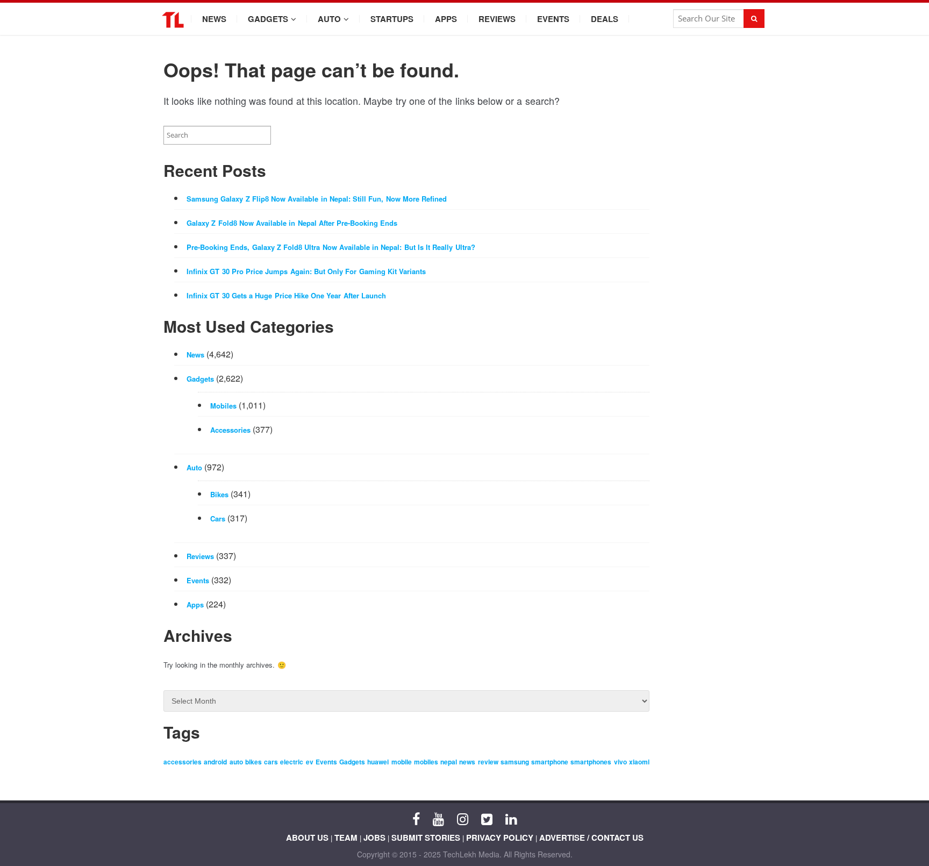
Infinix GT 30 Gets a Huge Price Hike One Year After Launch (286, 295)
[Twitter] (486, 818)
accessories (182, 762)
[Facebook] (416, 818)
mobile (401, 762)
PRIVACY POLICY (499, 837)
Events (553, 19)
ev (309, 762)
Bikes (219, 494)
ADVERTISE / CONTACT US (591, 837)
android (215, 762)
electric (291, 762)
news (467, 762)
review (488, 762)
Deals (604, 19)
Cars (217, 518)
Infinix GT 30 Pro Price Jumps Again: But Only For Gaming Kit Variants (306, 271)
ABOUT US (307, 837)
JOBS (374, 837)
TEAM (346, 837)
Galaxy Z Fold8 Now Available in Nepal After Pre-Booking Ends (292, 223)
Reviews (497, 19)
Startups (391, 19)
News (214, 19)
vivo (620, 762)
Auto (329, 19)
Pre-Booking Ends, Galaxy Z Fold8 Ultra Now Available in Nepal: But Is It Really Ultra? (331, 247)
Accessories (230, 430)
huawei (378, 762)
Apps (446, 19)
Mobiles (223, 405)
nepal (448, 762)
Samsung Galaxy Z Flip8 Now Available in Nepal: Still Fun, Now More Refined (317, 199)
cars (271, 762)
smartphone (549, 762)
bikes (253, 762)
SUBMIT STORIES (425, 837)
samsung (515, 762)
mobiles (426, 762)
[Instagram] (462, 818)
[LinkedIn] (511, 818)
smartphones (590, 762)
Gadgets (268, 19)
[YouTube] (438, 818)
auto (236, 762)
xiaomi (639, 762)
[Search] (754, 18)
